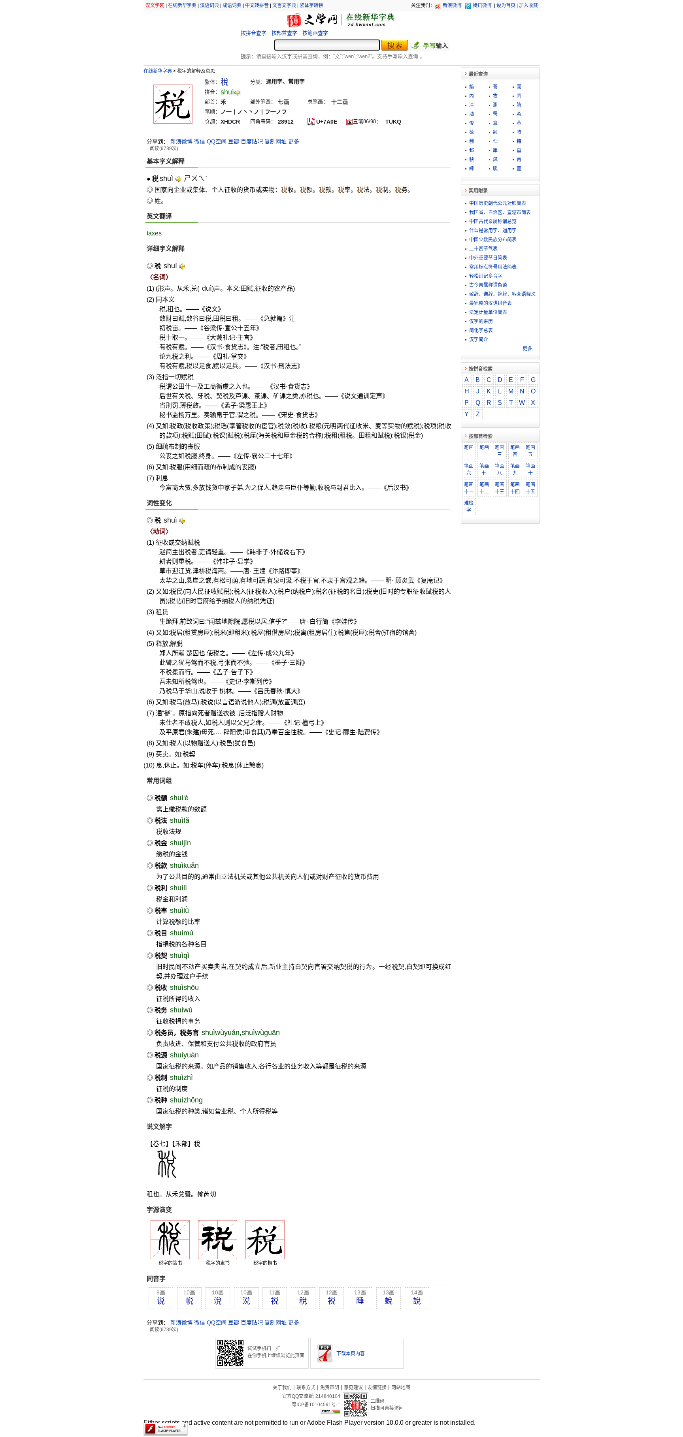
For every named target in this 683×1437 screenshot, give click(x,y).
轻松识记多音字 (485, 276)
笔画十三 (499, 488)
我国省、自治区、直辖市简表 (500, 212)
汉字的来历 (481, 321)
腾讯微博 (482, 5)
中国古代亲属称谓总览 (493, 221)
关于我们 (282, 1387)
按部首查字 (284, 33)
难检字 (469, 506)
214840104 (327, 1396)
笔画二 (484, 451)
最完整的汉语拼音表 (490, 303)
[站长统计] (330, 1412)
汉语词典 (209, 5)
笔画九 (515, 469)
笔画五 (530, 451)
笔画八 (499, 469)
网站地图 (400, 1387)
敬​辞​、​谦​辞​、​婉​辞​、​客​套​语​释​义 (502, 294)
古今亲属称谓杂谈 (488, 285)
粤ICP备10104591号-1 (316, 1404)
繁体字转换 (311, 5)
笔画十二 (484, 488)
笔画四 (515, 451)
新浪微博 (452, 5)
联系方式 (305, 1387)
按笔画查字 (315, 33)
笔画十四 (515, 488)
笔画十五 (530, 488)
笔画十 (530, 469)
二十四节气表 (483, 249)
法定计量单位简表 (488, 312)
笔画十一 (469, 488)
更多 (293, 141)
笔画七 (484, 469)
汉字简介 (478, 339)
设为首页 (505, 5)
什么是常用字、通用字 (493, 230)
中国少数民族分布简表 (493, 240)
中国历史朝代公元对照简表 (497, 203)
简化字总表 (481, 330)
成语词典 (232, 5)
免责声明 (329, 1387)
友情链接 (377, 1387)
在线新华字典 (182, 5)
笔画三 (499, 451)
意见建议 (353, 1387)
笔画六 (469, 469)
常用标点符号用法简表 (493, 267)
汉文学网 (154, 5)
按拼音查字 (253, 33)
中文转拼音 (257, 5)
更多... (529, 349)
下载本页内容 (350, 1353)
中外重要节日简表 (488, 258)
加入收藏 (528, 5)
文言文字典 (284, 5)
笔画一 (469, 451)
